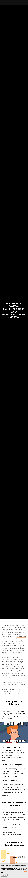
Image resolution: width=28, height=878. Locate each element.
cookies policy (11, 869)
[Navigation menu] (2, 2)
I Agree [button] (4, 875)
